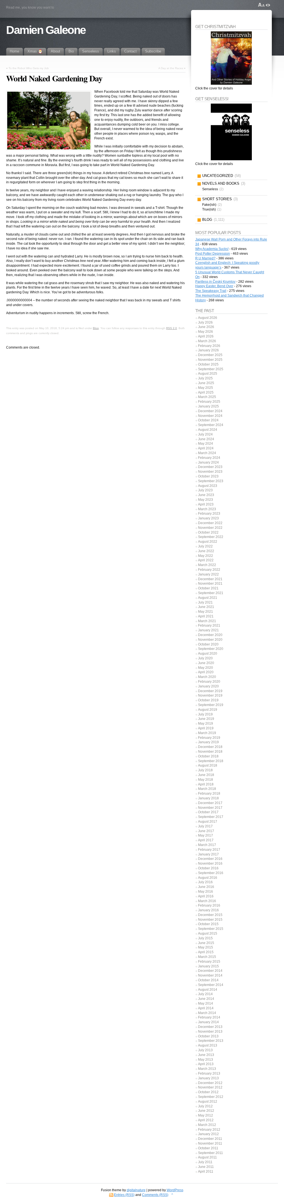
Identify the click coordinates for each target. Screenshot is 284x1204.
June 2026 (206, 327)
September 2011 (210, 1153)
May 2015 (205, 947)
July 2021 (205, 602)
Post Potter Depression (212, 254)
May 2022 (205, 556)
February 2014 (209, 1017)
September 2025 (210, 369)
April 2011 (205, 1171)
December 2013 (210, 1027)
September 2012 (210, 1097)
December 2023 (210, 467)
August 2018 (207, 765)
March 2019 (207, 733)
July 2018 (205, 770)
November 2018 (210, 752)
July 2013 (205, 1050)
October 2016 (208, 868)
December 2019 (210, 691)
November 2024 (210, 416)
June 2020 (206, 663)
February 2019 (209, 738)
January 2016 (208, 910)
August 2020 (207, 653)
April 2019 (206, 728)
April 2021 (206, 616)
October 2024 (208, 420)
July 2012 (205, 1106)
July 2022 (205, 546)
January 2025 (208, 406)
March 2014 (207, 1013)
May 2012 (205, 1115)
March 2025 (207, 397)
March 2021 (207, 621)
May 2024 (205, 443)
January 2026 (208, 350)
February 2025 (209, 402)
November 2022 (210, 528)
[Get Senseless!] (231, 132)
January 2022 (208, 574)
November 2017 (210, 808)
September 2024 (210, 425)
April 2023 (206, 504)
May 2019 (205, 723)
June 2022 (206, 551)
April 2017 (206, 840)
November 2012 (210, 1087)
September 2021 (210, 593)
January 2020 (208, 686)
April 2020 (206, 672)
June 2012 (206, 1111)
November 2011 (210, 1143)
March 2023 (207, 509)
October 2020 (208, 644)
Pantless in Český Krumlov (215, 282)
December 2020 (210, 635)
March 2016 (207, 901)
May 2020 (205, 668)
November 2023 (210, 472)
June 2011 (206, 1167)
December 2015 (210, 915)
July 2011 (205, 1162)
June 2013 (206, 1055)
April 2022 (206, 560)
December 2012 (210, 1083)
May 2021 (205, 612)
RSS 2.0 (171, 328)
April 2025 (206, 392)
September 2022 (210, 537)
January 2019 (208, 742)
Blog (96, 328)
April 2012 (206, 1120)
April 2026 (206, 336)
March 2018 (207, 789)
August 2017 (207, 821)
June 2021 (206, 607)
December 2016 (210, 859)
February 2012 (209, 1130)
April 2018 (206, 784)
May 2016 (205, 891)
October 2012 (208, 1092)
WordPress (175, 1190)
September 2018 (210, 761)
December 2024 (210, 411)
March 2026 (207, 341)
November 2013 (210, 1031)
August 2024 (207, 430)
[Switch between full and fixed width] (268, 5)
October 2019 (208, 700)
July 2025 (205, 378)
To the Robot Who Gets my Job (29, 68)
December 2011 (210, 1139)
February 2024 (209, 458)
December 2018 (210, 747)
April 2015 (206, 952)
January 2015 (208, 966)
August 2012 (207, 1101)
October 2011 (208, 1148)
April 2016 (206, 896)
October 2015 (208, 924)
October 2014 (208, 980)
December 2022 (210, 523)
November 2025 (210, 360)
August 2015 (207, 933)
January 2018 (208, 798)
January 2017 (208, 854)
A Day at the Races (170, 68)
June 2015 (206, 943)
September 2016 (210, 873)
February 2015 (209, 961)
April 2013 (206, 1064)
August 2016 (207, 878)
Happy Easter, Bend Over (214, 286)
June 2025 (206, 383)
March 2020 (207, 677)
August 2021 (207, 598)
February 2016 (209, 905)
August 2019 (207, 710)
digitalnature (136, 1190)
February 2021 (209, 625)
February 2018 (209, 793)
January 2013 (208, 1078)
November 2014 (210, 975)
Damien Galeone (46, 30)
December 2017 (210, 803)
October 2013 (208, 1036)
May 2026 (205, 332)
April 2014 (206, 1008)
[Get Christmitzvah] (231, 58)
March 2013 (207, 1069)
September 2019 (210, 705)
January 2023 (208, 518)
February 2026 (209, 346)
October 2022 (208, 532)
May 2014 (205, 1003)
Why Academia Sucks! (212, 249)
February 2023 (209, 513)
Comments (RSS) (155, 1195)
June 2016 (206, 887)
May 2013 (205, 1060)
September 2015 (210, 929)
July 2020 (205, 658)
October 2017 (208, 812)
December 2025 (210, 355)
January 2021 (208, 630)
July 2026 (205, 322)
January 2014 (208, 1022)
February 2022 (209, 570)
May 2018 (205, 780)
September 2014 (210, 985)
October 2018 (208, 756)
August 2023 (207, 486)
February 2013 (209, 1073)
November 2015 (210, 920)
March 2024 (207, 453)
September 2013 (210, 1041)
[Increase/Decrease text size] (261, 5)
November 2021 (210, 583)
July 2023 (205, 490)
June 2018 (206, 775)
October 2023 (208, 476)
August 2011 (207, 1157)
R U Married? (205, 258)
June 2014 (206, 999)
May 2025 (205, 388)
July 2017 (205, 826)
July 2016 (205, 882)
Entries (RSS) (124, 1195)
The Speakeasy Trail (210, 291)
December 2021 (210, 579)
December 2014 (210, 971)
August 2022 (207, 542)
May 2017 (205, 835)
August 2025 (207, 374)
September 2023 (210, 481)
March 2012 (207, 1125)
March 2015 (207, 957)
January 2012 (208, 1134)
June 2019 (206, 719)
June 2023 (206, 495)
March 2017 (207, 845)
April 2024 (206, 448)
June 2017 (206, 831)
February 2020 (209, 682)
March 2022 (207, 565)
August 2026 (207, 318)
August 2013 (207, 1045)
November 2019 (210, 695)
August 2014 (207, 990)
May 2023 (205, 500)
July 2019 (205, 714)
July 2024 (205, 434)
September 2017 (210, 817)
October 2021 (208, 588)
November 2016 (210, 863)
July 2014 (205, 994)
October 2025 (208, 364)
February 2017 (209, 850)
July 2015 (205, 938)
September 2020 (210, 649)
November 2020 (210, 640)
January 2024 (208, 462)
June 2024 (206, 439)
